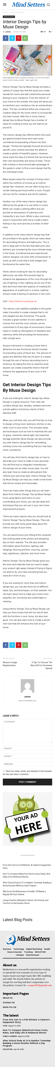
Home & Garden (17, 12)
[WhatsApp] (25, 38)
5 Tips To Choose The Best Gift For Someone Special (41, 665)
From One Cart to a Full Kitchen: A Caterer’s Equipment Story (27, 866)
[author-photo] (27, 692)
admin (8, 32)
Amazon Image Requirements (10, 664)
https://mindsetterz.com (28, 701)
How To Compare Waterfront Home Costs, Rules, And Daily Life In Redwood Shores (26, 875)
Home (5, 12)
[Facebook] (5, 38)
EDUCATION (7, 1049)
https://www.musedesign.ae (23, 301)
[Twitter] (12, 38)
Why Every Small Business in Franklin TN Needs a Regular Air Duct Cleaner (24, 893)
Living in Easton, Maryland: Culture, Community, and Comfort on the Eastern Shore (25, 901)
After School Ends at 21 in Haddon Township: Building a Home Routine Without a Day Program (27, 884)
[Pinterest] (18, 38)
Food (5, 1026)
